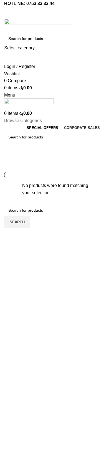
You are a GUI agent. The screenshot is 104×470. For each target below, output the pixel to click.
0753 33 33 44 (40, 3)
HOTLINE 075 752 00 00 (52, 385)
